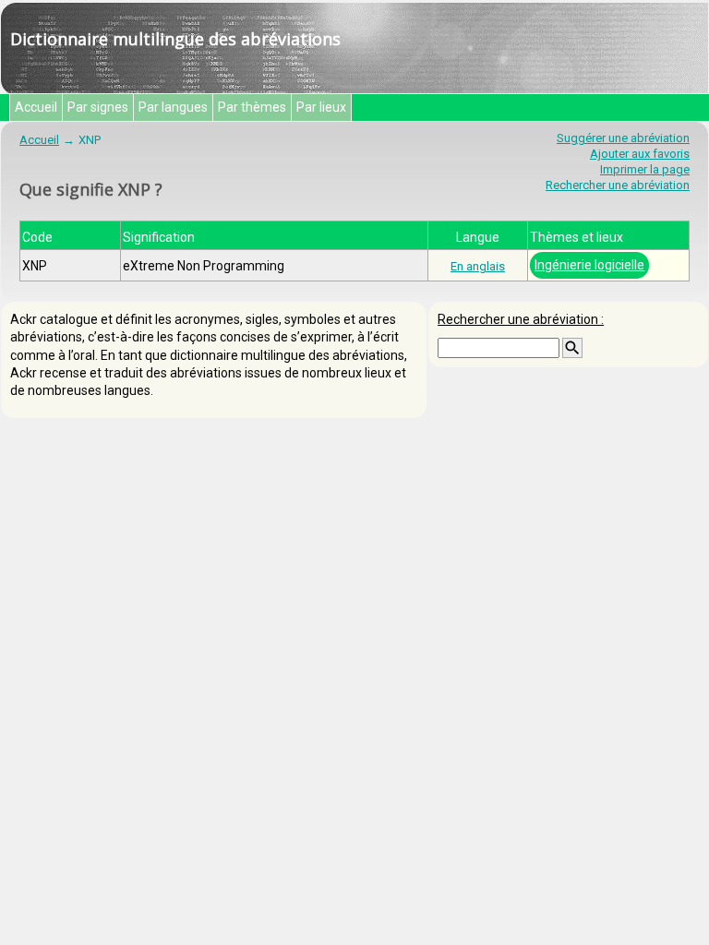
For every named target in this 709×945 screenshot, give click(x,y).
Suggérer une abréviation (623, 138)
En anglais (478, 266)
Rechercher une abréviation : (521, 319)
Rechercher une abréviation (618, 185)
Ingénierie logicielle (589, 264)
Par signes (97, 107)
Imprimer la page (645, 169)
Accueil (36, 107)
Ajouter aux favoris (640, 154)
